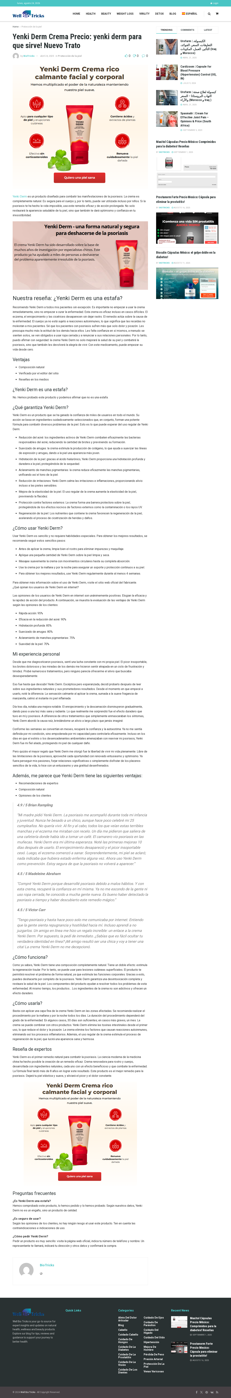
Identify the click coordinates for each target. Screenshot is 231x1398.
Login (215, 3)
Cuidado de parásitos (151, 1324)
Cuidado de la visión (127, 1363)
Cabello (122, 1329)
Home (76, 13)
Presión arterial (153, 1359)
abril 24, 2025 (47, 56)
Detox (159, 13)
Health (90, 13)
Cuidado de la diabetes (127, 1348)
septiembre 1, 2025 (183, 152)
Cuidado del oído (154, 1337)
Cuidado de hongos (125, 1341)
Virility (144, 13)
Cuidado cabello (128, 1334)
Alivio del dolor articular (127, 1319)
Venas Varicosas (154, 1371)
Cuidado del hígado (151, 1331)
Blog (172, 13)
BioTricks (28, 56)
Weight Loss (125, 13)
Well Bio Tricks (28, 1392)
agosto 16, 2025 (181, 208)
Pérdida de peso (154, 1354)
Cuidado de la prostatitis (127, 1356)
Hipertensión (151, 1342)
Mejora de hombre (150, 1348)
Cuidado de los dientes (127, 1371)
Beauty (106, 13)
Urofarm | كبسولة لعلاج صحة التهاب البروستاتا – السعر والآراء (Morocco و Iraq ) (198, 96)
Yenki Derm (20, 196)
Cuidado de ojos (154, 1317)
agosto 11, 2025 (181, 263)
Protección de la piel (31, 26)
